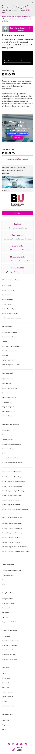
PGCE (4, 453)
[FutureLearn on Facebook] (9, 744)
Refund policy (6, 683)
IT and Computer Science (9, 351)
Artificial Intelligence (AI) (9, 388)
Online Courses (6, 286)
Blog (3, 584)
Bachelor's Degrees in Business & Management (15, 551)
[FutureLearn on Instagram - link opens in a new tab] (13, 744)
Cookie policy (6, 687)
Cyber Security (6, 402)
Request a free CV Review (9, 622)
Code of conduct (7, 692)
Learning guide (6, 608)
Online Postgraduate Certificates (11, 318)
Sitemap (4, 701)
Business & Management (15, 16)
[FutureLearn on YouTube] (21, 744)
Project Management (8, 407)
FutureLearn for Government (10, 650)
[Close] (33, 3)
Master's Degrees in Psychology (11, 477)
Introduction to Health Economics (13, 19)
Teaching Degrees (7, 439)
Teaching (4, 341)
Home (4, 16)
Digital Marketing (7, 379)
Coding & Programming (9, 411)
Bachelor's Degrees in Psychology (12, 528)
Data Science (6, 393)
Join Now (17, 213)
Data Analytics (6, 383)
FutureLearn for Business (9, 645)
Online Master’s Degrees (9, 309)
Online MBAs (6, 430)
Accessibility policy (7, 696)
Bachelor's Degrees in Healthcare (11, 523)
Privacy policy (6, 678)
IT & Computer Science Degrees (11, 444)
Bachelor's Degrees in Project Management (14, 547)
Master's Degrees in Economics (11, 504)
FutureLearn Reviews (8, 603)
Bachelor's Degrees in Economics (11, 537)
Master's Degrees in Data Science (12, 486)
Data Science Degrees (8, 449)
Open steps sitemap (8, 706)
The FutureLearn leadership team (11, 570)
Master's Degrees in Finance (10, 500)
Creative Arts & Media (8, 360)
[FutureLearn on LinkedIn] (25, 744)
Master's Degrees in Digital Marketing (13, 491)
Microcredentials (7, 295)
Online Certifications (8, 290)
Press (4, 580)
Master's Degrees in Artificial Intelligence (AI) (15, 509)
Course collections (7, 416)
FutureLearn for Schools (9, 654)
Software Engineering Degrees (11, 458)
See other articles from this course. (20, 29)
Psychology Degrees (8, 435)
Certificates (5, 612)
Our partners (6, 636)
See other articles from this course (17, 159)
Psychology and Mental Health (11, 346)
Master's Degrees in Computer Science (13, 481)
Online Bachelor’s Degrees (10, 313)
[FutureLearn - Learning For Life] (17, 748)
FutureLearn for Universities (10, 641)
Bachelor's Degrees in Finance (11, 542)
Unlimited (5, 617)
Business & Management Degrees (12, 462)
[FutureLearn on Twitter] (17, 744)
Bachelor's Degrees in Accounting (12, 533)
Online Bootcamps (7, 299)
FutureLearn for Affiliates (9, 659)
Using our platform (7, 599)
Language (5, 355)
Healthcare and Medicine (9, 337)
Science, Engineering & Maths (11, 364)
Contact (4, 729)
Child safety (5, 720)
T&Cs (4, 673)
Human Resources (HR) (9, 397)
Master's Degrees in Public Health (12, 495)
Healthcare (27, 16)
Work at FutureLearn (8, 575)
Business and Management (10, 332)
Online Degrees (6, 304)
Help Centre (5, 725)
